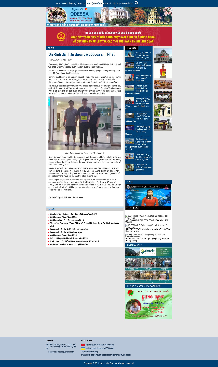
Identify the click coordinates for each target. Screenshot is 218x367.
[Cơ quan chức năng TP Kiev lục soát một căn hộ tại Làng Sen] (129, 116)
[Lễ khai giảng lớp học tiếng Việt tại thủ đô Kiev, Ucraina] (129, 128)
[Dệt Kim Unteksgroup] (148, 282)
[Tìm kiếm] (136, 3)
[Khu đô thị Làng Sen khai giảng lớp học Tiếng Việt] (129, 156)
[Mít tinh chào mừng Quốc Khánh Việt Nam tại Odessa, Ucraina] (129, 65)
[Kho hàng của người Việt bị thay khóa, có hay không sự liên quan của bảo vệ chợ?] (129, 141)
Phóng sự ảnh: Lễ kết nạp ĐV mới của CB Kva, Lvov (143, 55)
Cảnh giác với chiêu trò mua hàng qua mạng (143, 167)
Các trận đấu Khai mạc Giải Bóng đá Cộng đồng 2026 (73, 214)
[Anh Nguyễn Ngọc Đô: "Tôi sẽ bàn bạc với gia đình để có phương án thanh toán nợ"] (129, 101)
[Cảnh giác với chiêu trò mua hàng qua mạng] (129, 167)
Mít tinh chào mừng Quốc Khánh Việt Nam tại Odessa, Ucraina (138, 67)
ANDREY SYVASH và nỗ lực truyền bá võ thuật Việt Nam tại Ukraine (147, 230)
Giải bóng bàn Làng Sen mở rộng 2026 (67, 220)
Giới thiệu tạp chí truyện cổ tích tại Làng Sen (69, 244)
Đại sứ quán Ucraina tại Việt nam (100, 348)
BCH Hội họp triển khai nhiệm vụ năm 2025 (69, 238)
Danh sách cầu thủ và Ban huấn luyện (66, 232)
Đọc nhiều (131, 48)
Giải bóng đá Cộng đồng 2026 (63, 217)
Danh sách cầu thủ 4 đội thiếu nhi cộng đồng (69, 229)
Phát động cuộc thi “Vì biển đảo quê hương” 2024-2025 (74, 241)
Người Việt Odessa (108, 363)
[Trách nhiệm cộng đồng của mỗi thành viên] (129, 78)
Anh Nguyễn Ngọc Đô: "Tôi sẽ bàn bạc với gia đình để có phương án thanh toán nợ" (138, 103)
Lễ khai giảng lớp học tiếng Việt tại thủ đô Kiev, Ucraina (137, 130)
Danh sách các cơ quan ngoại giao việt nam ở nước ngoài (106, 355)
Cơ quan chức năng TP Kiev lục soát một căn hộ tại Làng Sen (137, 118)
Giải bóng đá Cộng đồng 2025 (63, 235)
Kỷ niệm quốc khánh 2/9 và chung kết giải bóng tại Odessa (136, 90)
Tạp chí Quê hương (89, 351)
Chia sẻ (107, 3)
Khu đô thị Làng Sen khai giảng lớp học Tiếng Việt (143, 157)
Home (51, 3)
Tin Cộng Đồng (94, 3)
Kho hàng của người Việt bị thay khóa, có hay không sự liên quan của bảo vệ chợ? (138, 144)
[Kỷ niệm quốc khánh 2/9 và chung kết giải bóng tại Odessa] (129, 88)
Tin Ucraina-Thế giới (122, 3)
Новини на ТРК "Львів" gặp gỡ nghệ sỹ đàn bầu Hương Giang (147, 239)
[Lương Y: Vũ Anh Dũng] (148, 318)
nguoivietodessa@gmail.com (61, 352)
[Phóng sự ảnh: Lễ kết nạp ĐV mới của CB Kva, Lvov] (129, 54)
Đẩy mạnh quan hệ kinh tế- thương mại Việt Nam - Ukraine (147, 221)
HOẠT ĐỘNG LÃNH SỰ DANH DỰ (70, 3)
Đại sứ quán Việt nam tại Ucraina (100, 345)
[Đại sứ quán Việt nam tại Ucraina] (163, 62)
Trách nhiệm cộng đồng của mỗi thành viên (143, 78)
